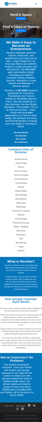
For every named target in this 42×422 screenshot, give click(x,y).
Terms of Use (8, 406)
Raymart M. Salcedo (32, 418)
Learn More (21, 30)
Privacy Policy (20, 406)
